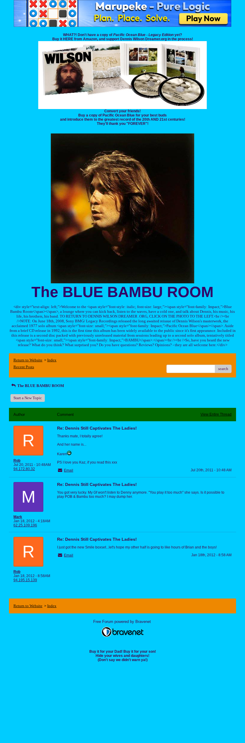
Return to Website (27, 360)
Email (68, 470)
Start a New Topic (27, 398)
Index (51, 360)
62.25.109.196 (25, 525)
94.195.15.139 (25, 580)
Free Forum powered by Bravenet (122, 621)
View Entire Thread (216, 414)
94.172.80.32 (24, 469)
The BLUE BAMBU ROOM (40, 385)
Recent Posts (23, 367)
